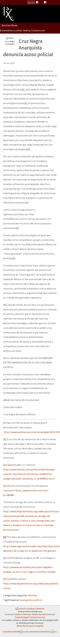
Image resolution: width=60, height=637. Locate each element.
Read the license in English (30, 625)
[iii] (28, 149)
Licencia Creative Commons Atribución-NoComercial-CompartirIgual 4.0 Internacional (30, 616)
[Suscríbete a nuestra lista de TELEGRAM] (45, 2)
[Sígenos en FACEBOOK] (49, 2)
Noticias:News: (10, 25)
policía (37, 600)
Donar (31, 2)
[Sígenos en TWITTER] (41, 2)
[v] (17, 228)
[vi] (13, 258)
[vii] (13, 336)
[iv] (26, 202)
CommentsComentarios (39, 631)
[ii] (25, 103)
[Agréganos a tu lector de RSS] (55, 2)
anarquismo (26, 600)
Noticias (32, 595)
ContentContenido (11, 631)
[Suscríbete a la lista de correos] (37, 2)
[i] (23, 89)
